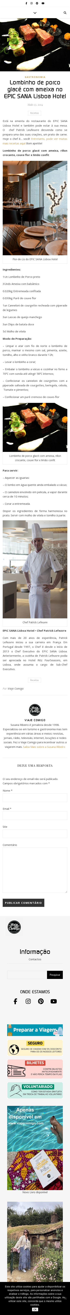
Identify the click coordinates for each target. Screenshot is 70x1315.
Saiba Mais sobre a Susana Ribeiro (44, 747)
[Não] (65, 1298)
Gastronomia (35, 77)
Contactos (35, 959)
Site (5, 826)
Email (7, 808)
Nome (7, 790)
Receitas (34, 113)
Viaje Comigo (16, 688)
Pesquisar (55, 974)
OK (35, 1309)
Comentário (10, 845)
